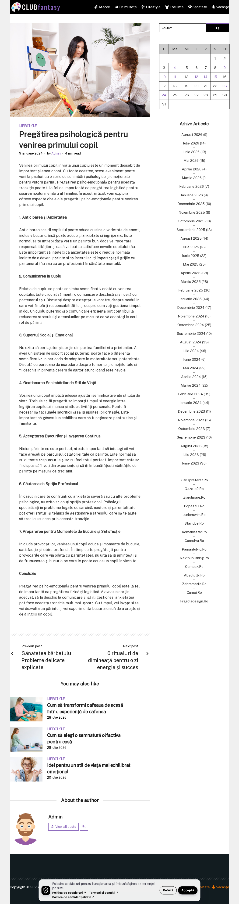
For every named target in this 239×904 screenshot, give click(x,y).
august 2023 (191, 446)
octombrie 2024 (190, 325)
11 (174, 77)
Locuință (176, 7)
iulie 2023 (191, 455)
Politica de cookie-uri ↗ (69, 892)
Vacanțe (222, 7)
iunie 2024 (191, 359)
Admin (56, 153)
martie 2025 (191, 282)
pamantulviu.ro (194, 549)
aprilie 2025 (190, 273)
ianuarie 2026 (192, 195)
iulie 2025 (191, 247)
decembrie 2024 (190, 308)
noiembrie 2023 (191, 420)
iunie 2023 (190, 463)
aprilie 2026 (191, 169)
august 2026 (191, 135)
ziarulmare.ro (194, 497)
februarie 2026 (191, 186)
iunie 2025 (190, 256)
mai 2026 (191, 160)
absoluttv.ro (194, 575)
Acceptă (187, 890)
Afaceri (104, 7)
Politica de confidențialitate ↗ (73, 897)
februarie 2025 (190, 290)
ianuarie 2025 (190, 299)
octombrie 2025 (191, 221)
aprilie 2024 (191, 377)
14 (205, 77)
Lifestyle (153, 7)
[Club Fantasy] (35, 7)
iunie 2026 (191, 152)
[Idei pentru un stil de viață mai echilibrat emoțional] (26, 769)
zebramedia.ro (194, 584)
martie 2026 (192, 178)
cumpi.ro (194, 592)
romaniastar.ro (194, 532)
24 (164, 95)
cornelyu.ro (194, 541)
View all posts (65, 826)
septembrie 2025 (191, 230)
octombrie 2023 (191, 429)
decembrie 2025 (191, 204)
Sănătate (199, 7)
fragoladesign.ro (194, 601)
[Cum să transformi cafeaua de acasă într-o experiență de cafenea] (26, 709)
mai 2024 (190, 368)
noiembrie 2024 (191, 316)
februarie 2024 (190, 394)
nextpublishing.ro (194, 558)
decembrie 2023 (191, 411)
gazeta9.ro (194, 489)
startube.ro (194, 523)
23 (224, 86)
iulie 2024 (191, 351)
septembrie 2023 (191, 437)
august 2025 (191, 238)
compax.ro (194, 567)
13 (196, 77)
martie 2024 (191, 385)
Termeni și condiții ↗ (104, 892)
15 (215, 77)
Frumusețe (127, 7)
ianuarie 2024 (190, 403)
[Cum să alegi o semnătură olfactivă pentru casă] (26, 739)
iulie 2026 (191, 143)
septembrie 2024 (191, 333)
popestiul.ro (194, 506)
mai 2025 (190, 264)
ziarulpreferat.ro (194, 480)
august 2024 (190, 342)
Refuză (168, 890)
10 (164, 77)
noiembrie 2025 (192, 212)
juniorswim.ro (194, 515)
